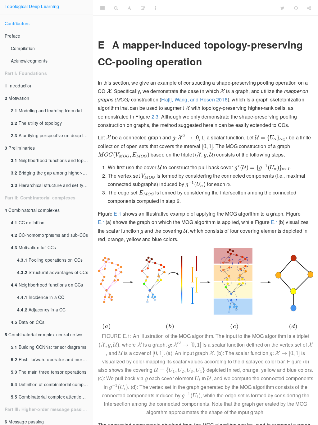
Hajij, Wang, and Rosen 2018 (194, 99)
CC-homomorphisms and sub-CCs (49, 235)
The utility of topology (36, 123)
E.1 (117, 213)
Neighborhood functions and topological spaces (52, 160)
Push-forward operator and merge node (52, 359)
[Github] (295, 8)
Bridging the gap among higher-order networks (52, 173)
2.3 (155, 116)
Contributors (17, 23)
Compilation (23, 48)
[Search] (116, 8)
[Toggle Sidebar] (102, 8)
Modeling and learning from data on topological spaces (52, 110)
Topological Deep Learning (32, 6)
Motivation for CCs (33, 247)
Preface (12, 36)
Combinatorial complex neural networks (47, 334)
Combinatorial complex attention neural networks (52, 397)
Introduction (19, 85)
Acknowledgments (29, 61)
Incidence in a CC (41, 297)
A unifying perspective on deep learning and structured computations (52, 135)
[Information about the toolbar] (155, 8)
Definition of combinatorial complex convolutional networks (52, 384)
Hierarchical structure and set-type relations (52, 185)
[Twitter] (282, 8)
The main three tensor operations (48, 372)
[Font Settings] (129, 8)
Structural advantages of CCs (52, 272)
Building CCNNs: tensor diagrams (48, 347)
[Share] (309, 8)
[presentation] (109, 91)
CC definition (27, 222)
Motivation (17, 98)
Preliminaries (20, 148)
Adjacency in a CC (41, 309)
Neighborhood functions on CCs (47, 285)
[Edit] (143, 8)
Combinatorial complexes (32, 210)
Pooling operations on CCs (50, 260)
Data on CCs (27, 322)
